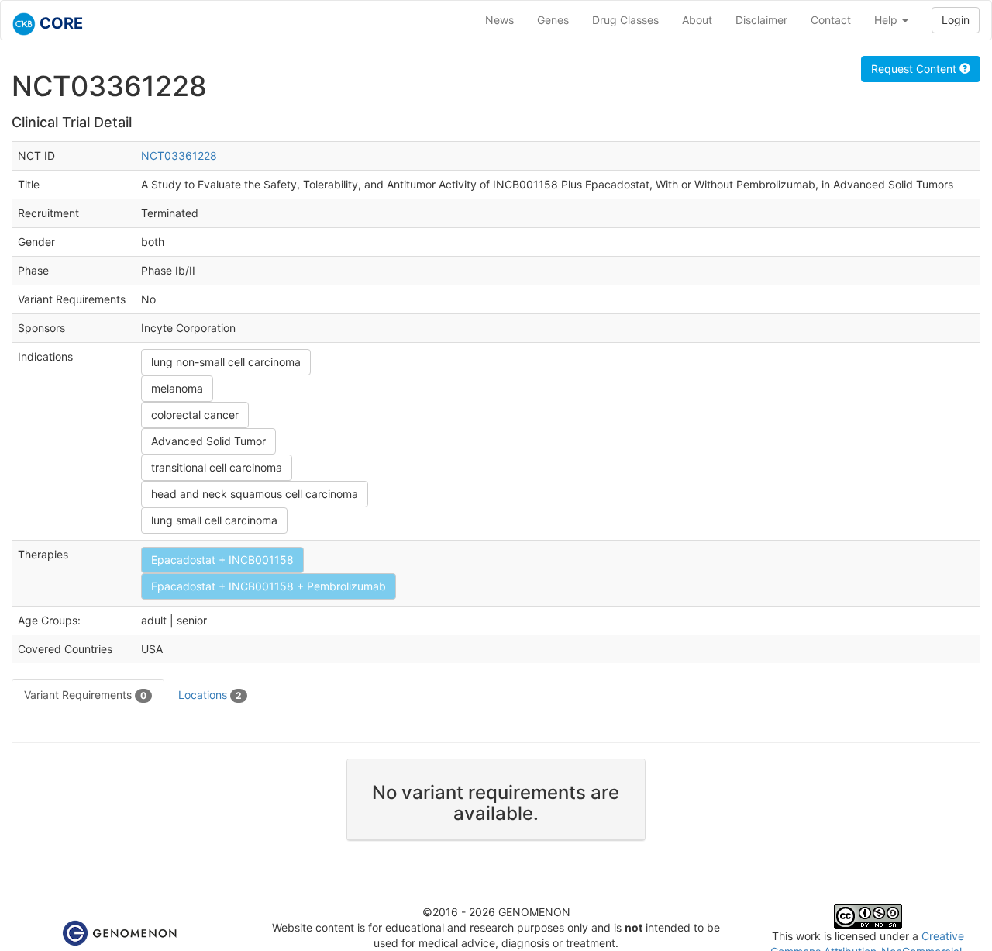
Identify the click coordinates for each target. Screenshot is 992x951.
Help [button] (887, 19)
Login (956, 19)
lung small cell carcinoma (214, 520)
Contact (831, 19)
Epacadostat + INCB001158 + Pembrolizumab (268, 586)
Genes (553, 19)
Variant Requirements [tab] (85, 694)
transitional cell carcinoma (216, 467)
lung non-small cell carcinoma (226, 361)
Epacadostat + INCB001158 (222, 559)
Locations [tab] (210, 694)
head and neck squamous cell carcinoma (254, 493)
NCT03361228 (179, 155)
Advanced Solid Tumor (208, 441)
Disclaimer (761, 19)
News (499, 19)
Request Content (915, 68)
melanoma (177, 388)
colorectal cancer (195, 414)
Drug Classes (625, 19)
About (697, 19)
